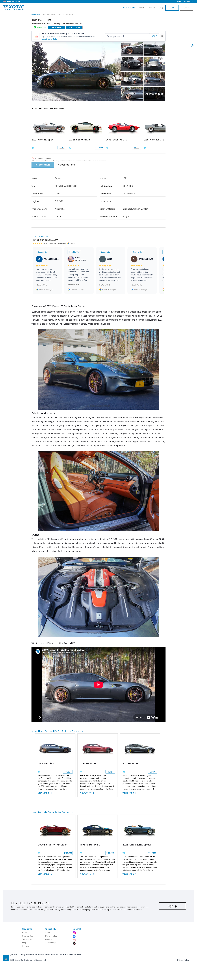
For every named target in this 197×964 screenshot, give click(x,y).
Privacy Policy (183, 960)
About (141, 8)
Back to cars (35, 14)
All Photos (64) (154, 93)
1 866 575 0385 (13, 1)
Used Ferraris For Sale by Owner (50, 812)
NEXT (154, 36)
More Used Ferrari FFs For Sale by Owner (55, 731)
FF (63, 14)
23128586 (69, 14)
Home (43, 14)
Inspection (41, 27)
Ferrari (59, 14)
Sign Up (172, 906)
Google (49, 289)
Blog (161, 8)
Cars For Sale (51, 14)
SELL (172, 8)
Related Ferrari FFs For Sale (47, 108)
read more (41, 285)
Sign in (186, 8)
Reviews (151, 8)
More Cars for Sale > (50, 39)
